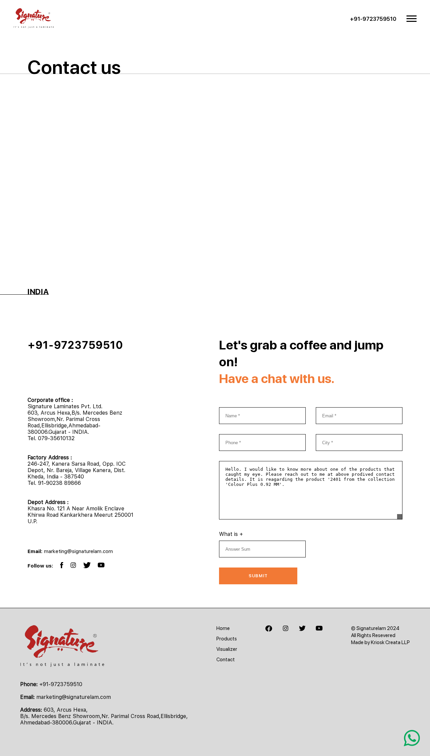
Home (223, 628)
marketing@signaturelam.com (78, 551)
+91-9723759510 (373, 18)
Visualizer (226, 649)
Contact (225, 660)
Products (226, 639)
